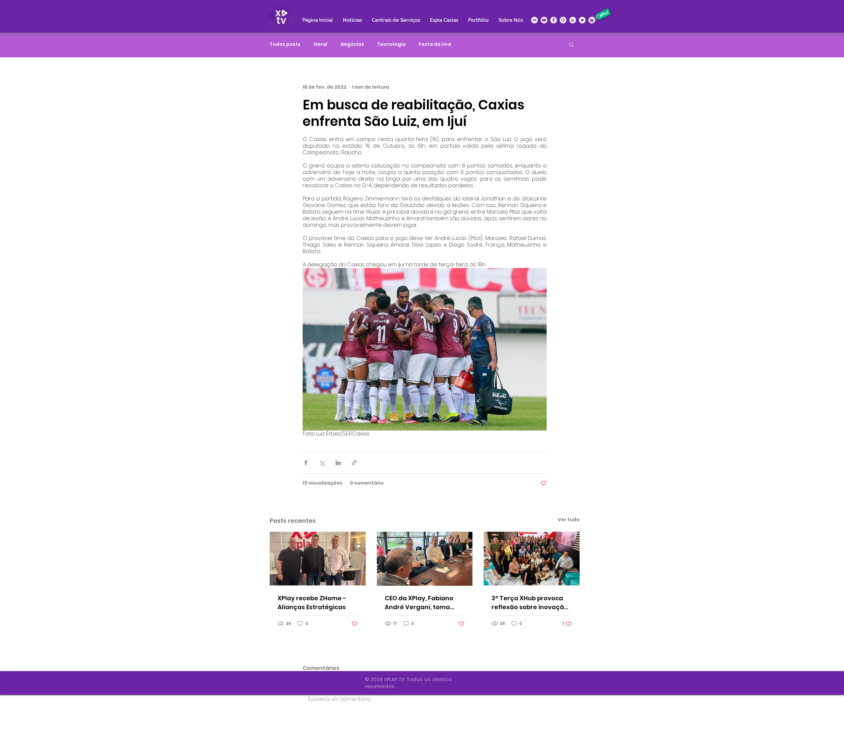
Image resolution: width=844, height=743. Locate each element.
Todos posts (285, 44)
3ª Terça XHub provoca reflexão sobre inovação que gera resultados (530, 602)
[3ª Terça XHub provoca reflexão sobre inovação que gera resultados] (532, 558)
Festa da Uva (435, 44)
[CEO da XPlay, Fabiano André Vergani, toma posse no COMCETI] (425, 559)
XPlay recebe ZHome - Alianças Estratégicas (312, 602)
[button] (571, 44)
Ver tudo (569, 519)
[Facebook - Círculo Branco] (553, 20)
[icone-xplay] (534, 20)
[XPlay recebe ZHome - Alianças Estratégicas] (318, 558)
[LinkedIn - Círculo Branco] (572, 20)
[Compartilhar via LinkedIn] (338, 463)
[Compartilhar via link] (354, 463)
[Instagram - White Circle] (563, 20)
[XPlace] (591, 20)
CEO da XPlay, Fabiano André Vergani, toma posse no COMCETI (419, 602)
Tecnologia (391, 44)
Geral (320, 44)
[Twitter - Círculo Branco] (582, 20)
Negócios (352, 44)
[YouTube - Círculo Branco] (544, 20)
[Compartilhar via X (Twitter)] (322, 463)
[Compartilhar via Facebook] (306, 463)
